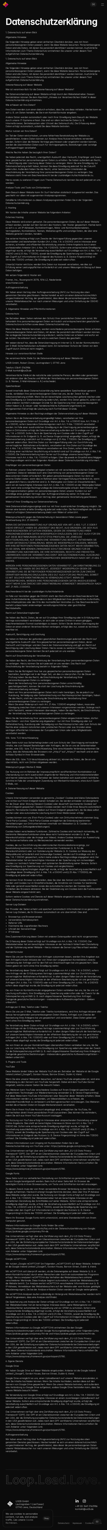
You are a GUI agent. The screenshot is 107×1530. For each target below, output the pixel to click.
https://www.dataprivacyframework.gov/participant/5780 (35, 1168)
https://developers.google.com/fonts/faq (27, 1228)
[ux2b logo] (5, 4)
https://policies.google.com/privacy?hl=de (72, 1146)
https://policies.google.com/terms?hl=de (74, 1333)
